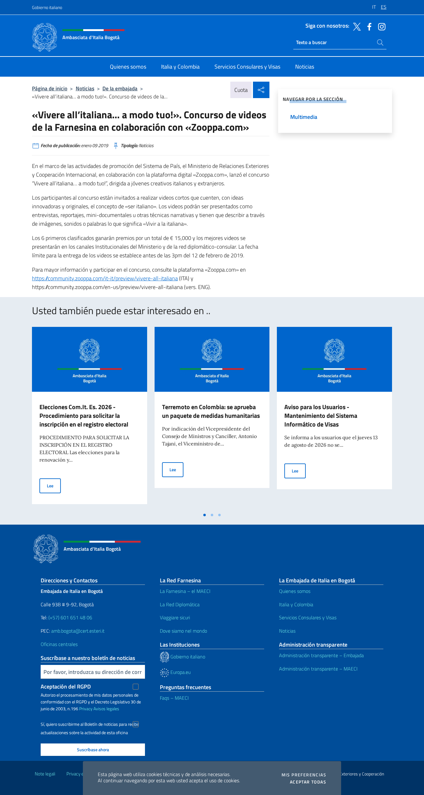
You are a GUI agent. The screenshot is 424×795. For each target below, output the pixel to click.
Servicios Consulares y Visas (307, 617)
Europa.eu (180, 672)
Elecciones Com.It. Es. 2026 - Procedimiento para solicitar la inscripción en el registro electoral (83, 415)
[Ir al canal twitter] (355, 26)
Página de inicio (49, 88)
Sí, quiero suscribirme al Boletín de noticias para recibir (90, 724)
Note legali (45, 773)
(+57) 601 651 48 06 (70, 617)
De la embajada (120, 88)
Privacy (85, 708)
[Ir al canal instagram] (380, 26)
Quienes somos (294, 591)
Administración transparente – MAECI (318, 668)
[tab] (204, 515)
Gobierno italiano (47, 7)
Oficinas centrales (59, 644)
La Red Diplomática (180, 604)
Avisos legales (106, 708)
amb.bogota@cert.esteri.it (78, 631)
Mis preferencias (304, 775)
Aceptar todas (308, 782)
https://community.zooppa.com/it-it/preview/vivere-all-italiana (105, 278)
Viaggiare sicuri (175, 617)
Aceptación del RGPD (66, 686)
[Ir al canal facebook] (368, 26)
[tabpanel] (89, 418)
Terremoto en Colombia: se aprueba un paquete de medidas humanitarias (211, 411)
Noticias (85, 88)
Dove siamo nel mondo (183, 631)
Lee (54, 485)
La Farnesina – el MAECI (185, 591)
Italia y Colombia (296, 604)
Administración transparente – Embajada (321, 655)
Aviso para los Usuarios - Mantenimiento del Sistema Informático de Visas (320, 415)
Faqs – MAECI (174, 698)
